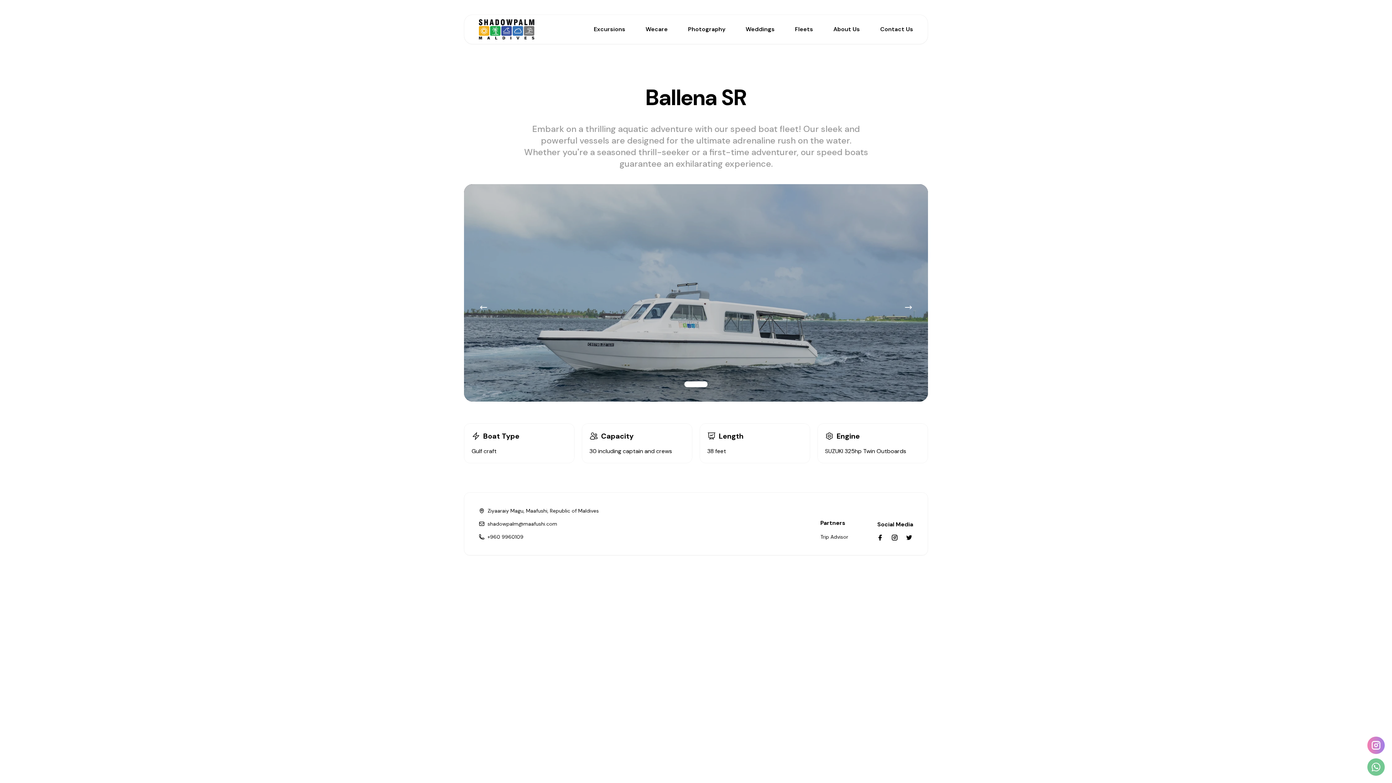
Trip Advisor (834, 537)
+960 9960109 (505, 537)
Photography (706, 29)
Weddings (760, 29)
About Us (846, 29)
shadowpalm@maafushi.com (522, 524)
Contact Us (896, 29)
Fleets (804, 29)
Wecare (657, 29)
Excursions (609, 29)
